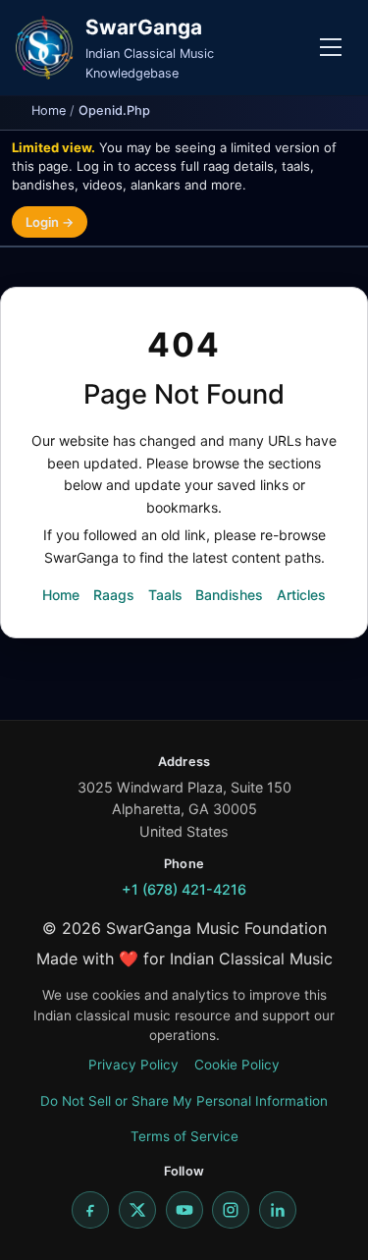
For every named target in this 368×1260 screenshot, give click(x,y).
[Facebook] (90, 1210)
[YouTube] (184, 1210)
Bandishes (229, 594)
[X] (137, 1210)
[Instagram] (230, 1210)
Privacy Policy (133, 1064)
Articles (301, 594)
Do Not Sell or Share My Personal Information (184, 1101)
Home (48, 110)
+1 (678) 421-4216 (184, 889)
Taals (165, 594)
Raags (113, 594)
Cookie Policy (237, 1064)
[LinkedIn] (277, 1210)
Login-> (50, 222)
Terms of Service (184, 1136)
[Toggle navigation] (330, 47)
